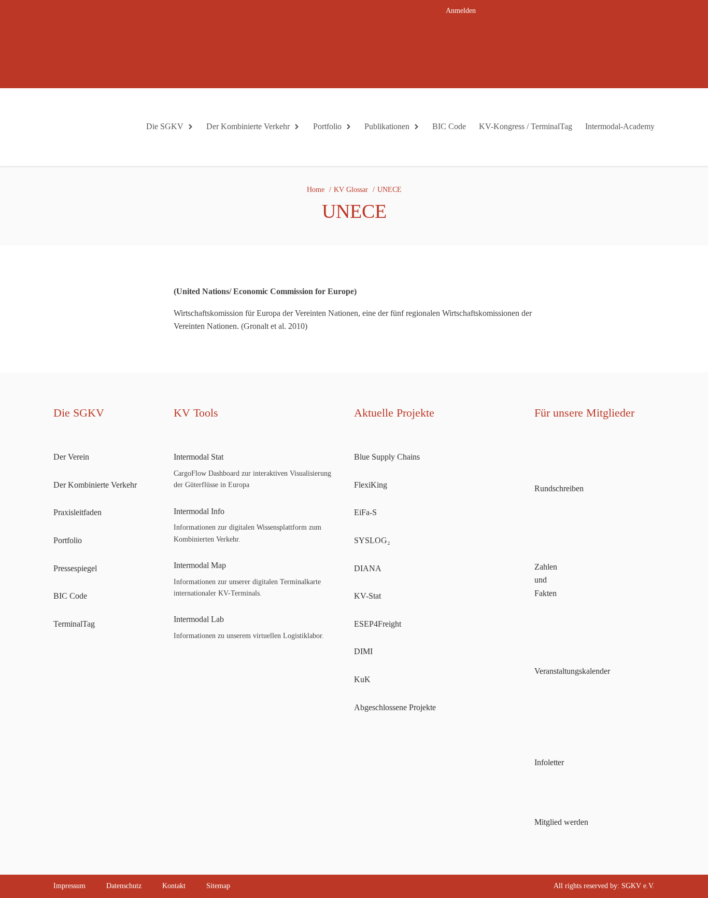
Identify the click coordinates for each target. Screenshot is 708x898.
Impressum (69, 886)
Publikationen (386, 126)
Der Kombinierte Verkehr (248, 126)
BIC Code (449, 126)
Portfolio (327, 126)
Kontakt (174, 886)
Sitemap (218, 886)
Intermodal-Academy (620, 126)
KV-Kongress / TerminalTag (525, 126)
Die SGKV (164, 126)
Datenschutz (123, 886)
